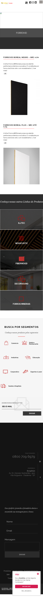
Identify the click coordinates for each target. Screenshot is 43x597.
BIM (8, 575)
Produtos (7, 571)
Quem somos (18, 571)
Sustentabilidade (31, 571)
